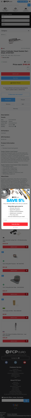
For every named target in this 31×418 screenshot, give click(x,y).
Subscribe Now (15, 224)
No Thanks (15, 227)
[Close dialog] (28, 190)
